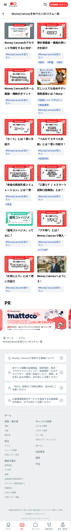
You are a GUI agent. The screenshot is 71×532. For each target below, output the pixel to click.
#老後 (9, 204)
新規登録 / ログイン (58, 4)
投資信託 (8, 465)
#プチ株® (43, 249)
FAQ (38, 463)
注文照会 (40, 451)
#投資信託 (43, 158)
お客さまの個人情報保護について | (34, 510)
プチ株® (8, 469)
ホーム (10, 337)
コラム (21, 337)
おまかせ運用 (10, 492)
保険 (6, 474)
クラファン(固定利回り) (15, 483)
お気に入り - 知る (12, 454)
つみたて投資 (41, 430)
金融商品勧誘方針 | (15, 510)
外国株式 (8, 487)
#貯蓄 (50, 62)
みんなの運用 (41, 425)
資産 (6, 425)
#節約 (41, 62)
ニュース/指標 (11, 450)
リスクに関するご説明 (54, 510)
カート (39, 445)
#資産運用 (43, 104)
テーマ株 (39, 434)
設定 (38, 457)
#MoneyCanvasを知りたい (17, 56)
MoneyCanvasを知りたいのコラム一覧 (22, 341)
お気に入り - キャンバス (46, 439)
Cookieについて (39, 514)
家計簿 (7, 434)
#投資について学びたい (50, 100)
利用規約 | (29, 514)
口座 (6, 430)
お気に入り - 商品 (12, 496)
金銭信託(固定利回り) (14, 478)
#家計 (60, 62)
